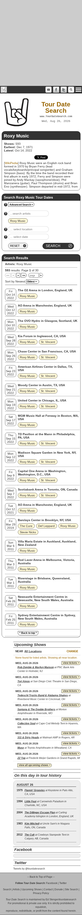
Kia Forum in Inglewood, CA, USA (42, 336)
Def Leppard (46, 526)
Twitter (63, 883)
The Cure (26, 526)
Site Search (71, 889)
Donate (58, 889)
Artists (16, 889)
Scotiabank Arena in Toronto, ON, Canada (48, 489)
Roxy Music (24, 264)
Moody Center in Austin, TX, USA (41, 385)
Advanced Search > (21, 204)
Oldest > (32, 281)
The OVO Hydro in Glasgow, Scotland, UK (47, 320)
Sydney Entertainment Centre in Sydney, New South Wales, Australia (47, 616)
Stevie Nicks (28, 532)
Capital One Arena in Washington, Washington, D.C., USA (42, 472)
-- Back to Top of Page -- (41, 876)
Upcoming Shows (32, 889)
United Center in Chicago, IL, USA (42, 400)
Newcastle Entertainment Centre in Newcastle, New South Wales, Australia (45, 598)
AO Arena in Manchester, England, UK (45, 305)
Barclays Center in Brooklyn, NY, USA (44, 520)
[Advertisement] (41, 43)
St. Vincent (48, 342)
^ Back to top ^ (28, 633)
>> (23, 275)
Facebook (51, 883)
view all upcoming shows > (34, 765)
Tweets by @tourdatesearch (29, 868)
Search (7, 889)
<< (7, 275)
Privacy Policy (41, 893)
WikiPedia (11, 163)
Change (72, 651)
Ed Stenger (52, 899)
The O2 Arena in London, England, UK (45, 290)
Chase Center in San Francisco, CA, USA (47, 351)
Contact (48, 889)
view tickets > (71, 662)
